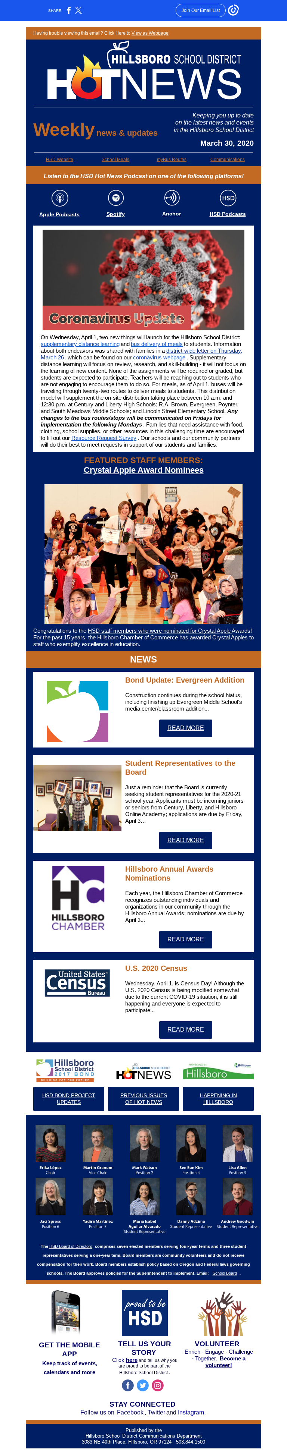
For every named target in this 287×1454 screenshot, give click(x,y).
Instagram (191, 1412)
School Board (225, 1273)
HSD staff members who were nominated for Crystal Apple (160, 630)
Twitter (156, 1412)
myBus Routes (171, 159)
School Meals (115, 159)
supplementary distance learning (80, 344)
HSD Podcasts (228, 214)
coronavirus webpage (159, 357)
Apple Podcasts (59, 214)
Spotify (116, 214)
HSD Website (59, 159)
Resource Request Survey (103, 438)
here (132, 1360)
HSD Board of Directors (70, 1246)
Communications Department (170, 1436)
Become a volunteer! (226, 1361)
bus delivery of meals (157, 344)
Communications (227, 159)
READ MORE (185, 728)
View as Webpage (150, 33)
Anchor (171, 214)
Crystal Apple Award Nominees (144, 470)
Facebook (130, 1412)
